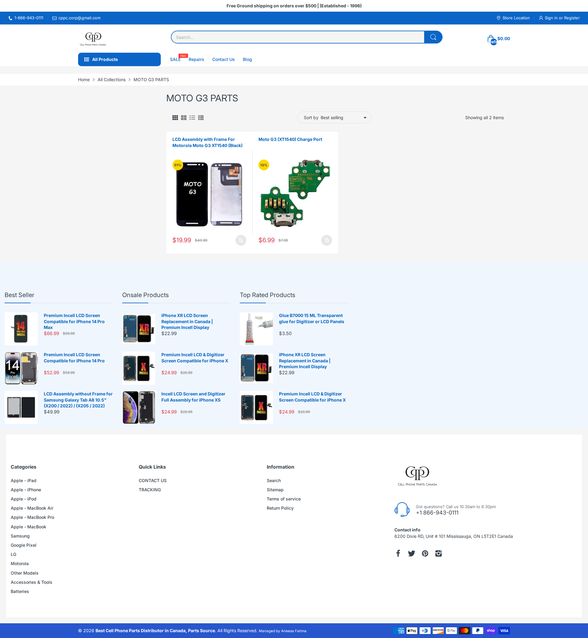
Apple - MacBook (28, 526)
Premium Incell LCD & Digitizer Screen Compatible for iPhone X (194, 357)
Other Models (25, 573)
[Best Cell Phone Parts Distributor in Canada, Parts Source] (93, 39)
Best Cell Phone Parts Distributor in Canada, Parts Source (155, 630)
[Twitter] (411, 553)
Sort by (311, 117)
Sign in (552, 17)
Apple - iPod (23, 498)
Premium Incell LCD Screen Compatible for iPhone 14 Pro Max (74, 321)
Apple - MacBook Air (32, 508)
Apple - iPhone (26, 489)
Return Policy (280, 508)
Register (572, 17)
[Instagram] (438, 553)
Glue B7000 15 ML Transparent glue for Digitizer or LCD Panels (311, 318)
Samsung (20, 535)
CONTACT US (153, 480)
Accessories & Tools (31, 582)
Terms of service (284, 498)
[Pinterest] (425, 553)
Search (274, 480)
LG (13, 554)
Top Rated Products (267, 295)
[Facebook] (398, 553)
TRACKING (150, 489)
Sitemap (275, 489)
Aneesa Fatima (294, 631)
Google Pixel (23, 545)
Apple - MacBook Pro (32, 517)
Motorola (20, 563)
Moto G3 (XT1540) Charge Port (290, 139)
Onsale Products (145, 295)
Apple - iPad (23, 480)
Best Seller (19, 295)
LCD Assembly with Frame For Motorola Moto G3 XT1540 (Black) (207, 142)
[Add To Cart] (241, 240)
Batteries (20, 591)
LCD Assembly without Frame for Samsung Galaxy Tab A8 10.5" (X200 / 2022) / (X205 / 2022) (78, 399)
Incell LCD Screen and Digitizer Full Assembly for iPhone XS (193, 396)
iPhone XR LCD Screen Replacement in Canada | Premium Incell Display (187, 321)
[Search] (433, 37)
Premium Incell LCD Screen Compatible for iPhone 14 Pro (74, 357)
